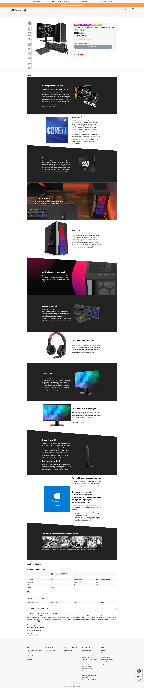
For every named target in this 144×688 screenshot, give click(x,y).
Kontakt (102, 655)
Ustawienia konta (49, 653)
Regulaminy (30, 655)
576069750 (30, 633)
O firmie (103, 650)
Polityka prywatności (87, 650)
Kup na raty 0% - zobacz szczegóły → (72, 5)
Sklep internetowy (71, 686)
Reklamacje (30, 659)
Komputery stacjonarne (40, 19)
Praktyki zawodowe (105, 664)
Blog (102, 653)
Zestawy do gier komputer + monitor (55, 19)
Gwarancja (29, 657)
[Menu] (141, 669)
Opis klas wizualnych (106, 657)
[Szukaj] (94, 10)
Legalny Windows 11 (87, 668)
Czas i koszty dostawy (69, 653)
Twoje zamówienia (50, 650)
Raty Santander (30, 653)
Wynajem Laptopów (87, 653)
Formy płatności (68, 650)
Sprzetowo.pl (30, 19)
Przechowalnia (49, 655)
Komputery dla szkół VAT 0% (89, 680)
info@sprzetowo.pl (32, 635)
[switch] (139, 680)
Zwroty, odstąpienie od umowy (34, 650)
